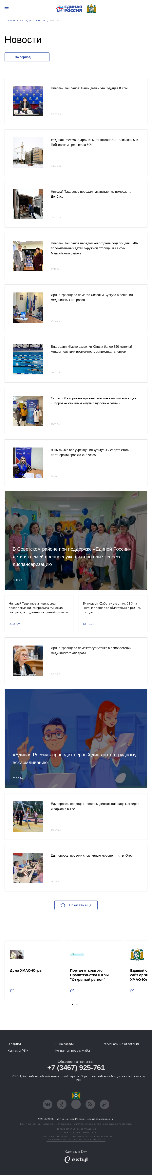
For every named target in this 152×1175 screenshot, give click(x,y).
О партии (14, 1044)
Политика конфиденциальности (76, 1132)
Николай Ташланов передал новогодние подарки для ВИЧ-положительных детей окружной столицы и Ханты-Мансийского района (94, 248)
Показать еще (80, 905)
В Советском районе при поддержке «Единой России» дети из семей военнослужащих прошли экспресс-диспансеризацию (72, 556)
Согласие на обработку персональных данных (76, 1139)
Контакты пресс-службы (72, 1050)
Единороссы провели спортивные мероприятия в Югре (92, 855)
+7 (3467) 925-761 (76, 1068)
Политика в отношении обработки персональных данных (76, 1135)
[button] (72, 1004)
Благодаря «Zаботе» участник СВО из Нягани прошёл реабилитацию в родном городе (112, 608)
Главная (10, 20)
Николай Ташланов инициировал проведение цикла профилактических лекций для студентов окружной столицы (38, 608)
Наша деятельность (33, 20)
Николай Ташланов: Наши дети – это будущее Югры (89, 88)
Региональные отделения (121, 1044)
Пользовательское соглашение (76, 1128)
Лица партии (64, 1044)
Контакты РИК (18, 1050)
